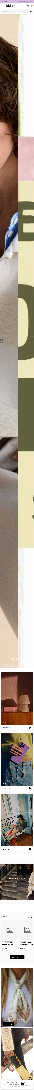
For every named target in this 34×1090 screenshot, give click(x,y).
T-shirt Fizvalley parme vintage (8, 943)
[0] (32, 6)
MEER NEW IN (16, 957)
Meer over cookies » (17, 1086)
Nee (27, 1084)
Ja (22, 1084)
